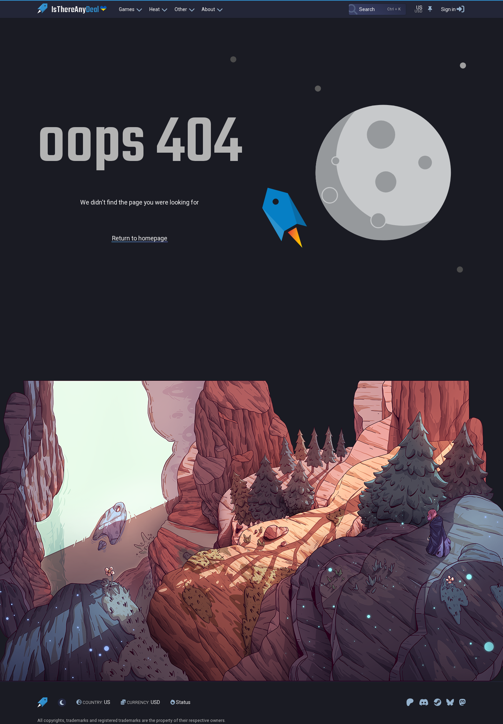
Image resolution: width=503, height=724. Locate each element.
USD (143, 702)
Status (182, 702)
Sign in (448, 9)
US (96, 702)
